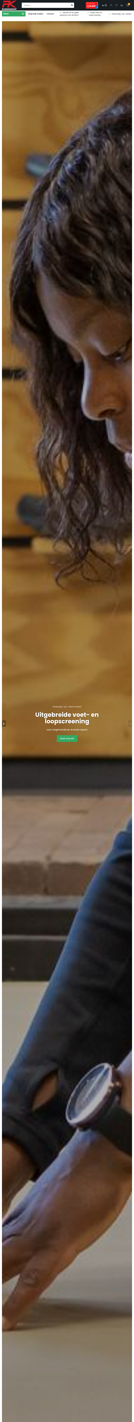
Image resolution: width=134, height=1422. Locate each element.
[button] (4, 723)
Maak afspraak (67, 738)
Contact (50, 13)
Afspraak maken (35, 13)
